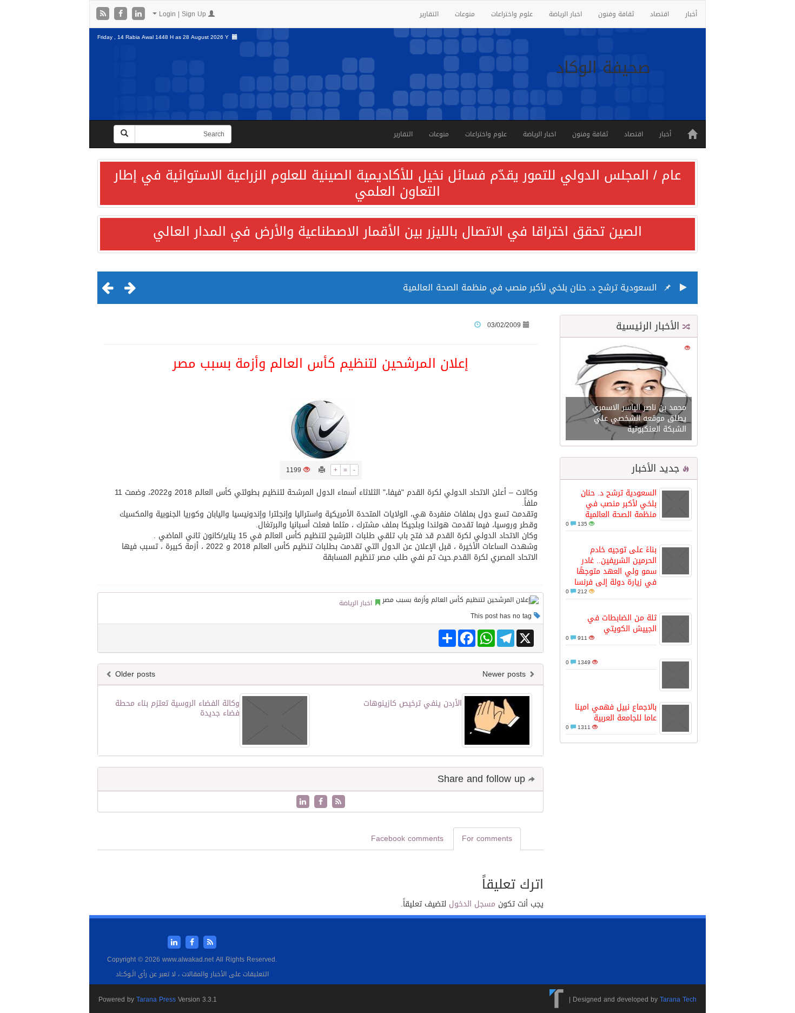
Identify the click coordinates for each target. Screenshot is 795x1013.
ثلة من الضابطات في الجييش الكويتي (622, 623)
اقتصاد (659, 14)
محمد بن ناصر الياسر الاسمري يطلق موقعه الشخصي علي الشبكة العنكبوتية (639, 418)
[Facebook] (122, 14)
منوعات (465, 14)
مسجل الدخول (472, 904)
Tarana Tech (678, 999)
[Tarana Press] (557, 999)
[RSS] (104, 14)
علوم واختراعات (512, 14)
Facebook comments (407, 838)
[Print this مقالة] (322, 470)
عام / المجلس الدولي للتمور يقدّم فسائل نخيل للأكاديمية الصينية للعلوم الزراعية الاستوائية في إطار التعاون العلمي (397, 183)
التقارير (429, 14)
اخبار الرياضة (565, 14)
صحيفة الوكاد (603, 67)
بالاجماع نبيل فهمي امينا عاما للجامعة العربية (616, 712)
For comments (487, 838)
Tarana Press (156, 999)
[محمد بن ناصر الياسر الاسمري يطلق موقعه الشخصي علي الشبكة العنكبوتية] (629, 392)
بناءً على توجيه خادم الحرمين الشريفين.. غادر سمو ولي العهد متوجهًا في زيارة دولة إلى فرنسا (615, 566)
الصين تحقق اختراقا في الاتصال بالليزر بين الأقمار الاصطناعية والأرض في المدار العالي (397, 231)
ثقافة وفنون (616, 14)
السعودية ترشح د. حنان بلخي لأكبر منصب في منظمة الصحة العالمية (530, 287)
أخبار (691, 14)
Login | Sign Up (182, 14)
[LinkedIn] (138, 14)
